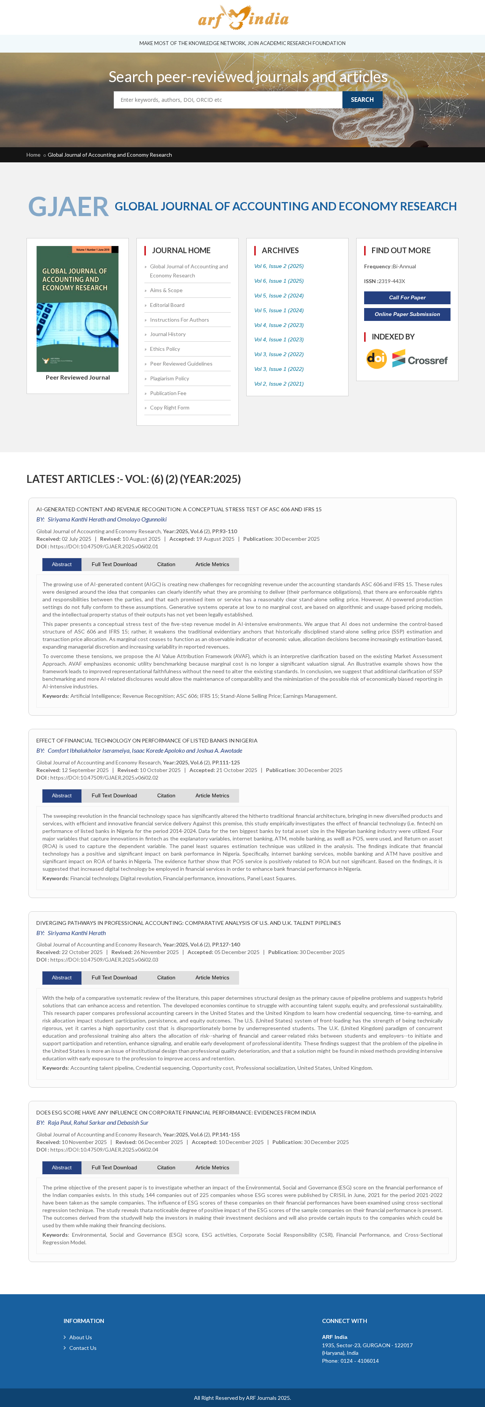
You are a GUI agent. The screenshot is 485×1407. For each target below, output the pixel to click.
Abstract (62, 564)
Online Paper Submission (407, 314)
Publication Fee (168, 393)
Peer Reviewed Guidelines (181, 363)
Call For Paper (407, 297)
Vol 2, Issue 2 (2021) (279, 384)
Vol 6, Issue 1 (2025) (279, 281)
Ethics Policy (165, 349)
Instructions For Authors (179, 319)
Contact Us (83, 1348)
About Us (80, 1337)
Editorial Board (167, 305)
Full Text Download (114, 564)
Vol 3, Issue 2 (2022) (279, 354)
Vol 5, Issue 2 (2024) (279, 296)
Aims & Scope (166, 290)
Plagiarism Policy (169, 378)
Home (34, 154)
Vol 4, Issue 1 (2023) (279, 339)
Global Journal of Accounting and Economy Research (110, 154)
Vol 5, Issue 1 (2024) (279, 310)
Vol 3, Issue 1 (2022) (279, 369)
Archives (280, 250)
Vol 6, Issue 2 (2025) (279, 266)
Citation (166, 564)
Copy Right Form (169, 407)
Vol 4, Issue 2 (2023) (279, 325)
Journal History (168, 334)
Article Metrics (212, 564)
